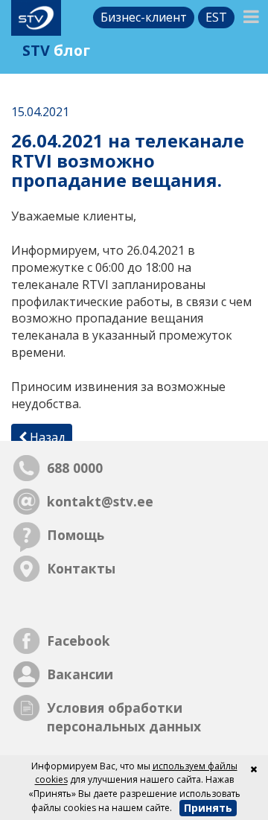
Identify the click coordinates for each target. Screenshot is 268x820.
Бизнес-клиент (143, 17)
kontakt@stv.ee (100, 501)
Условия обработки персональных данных (124, 717)
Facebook (78, 640)
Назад (46, 437)
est (216, 17)
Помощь (75, 535)
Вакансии (80, 674)
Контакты (81, 568)
